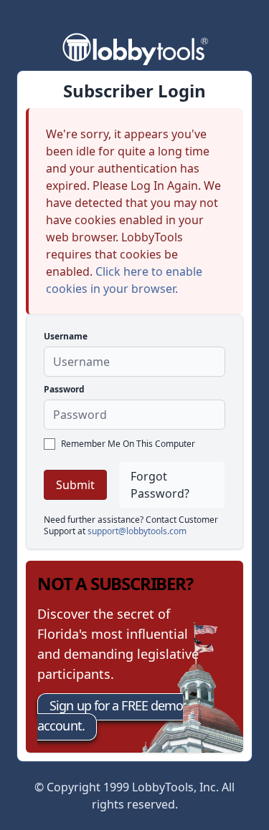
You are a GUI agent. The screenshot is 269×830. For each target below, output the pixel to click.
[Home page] (134, 48)
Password (64, 389)
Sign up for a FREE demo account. (110, 715)
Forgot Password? (160, 484)
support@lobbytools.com (137, 531)
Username (66, 336)
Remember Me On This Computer (128, 444)
